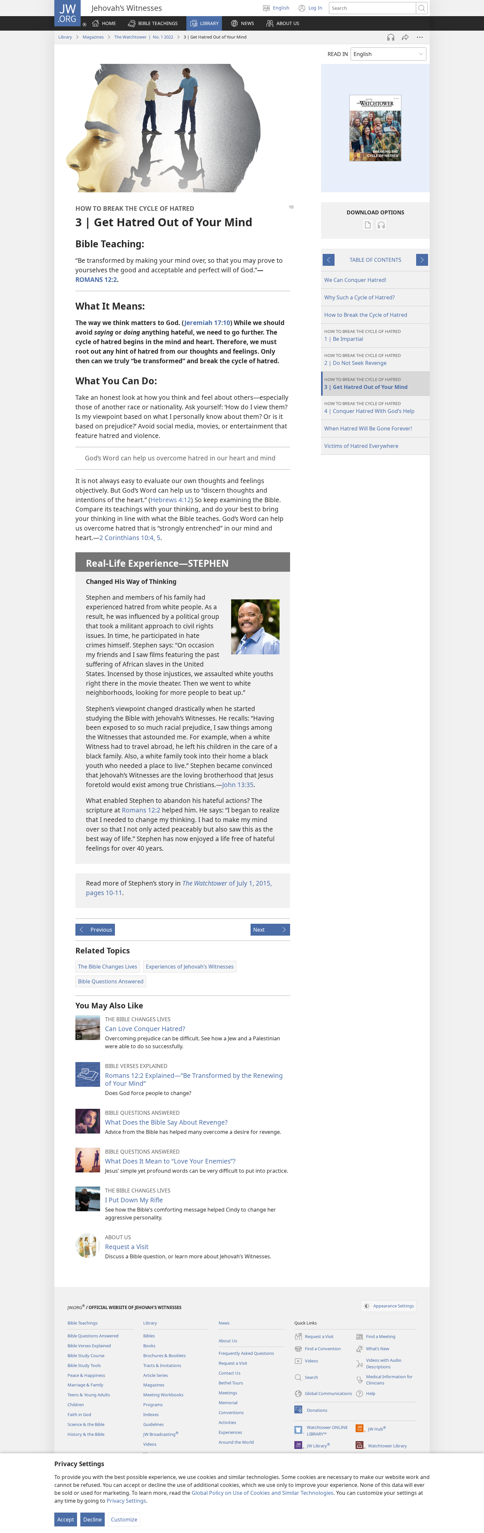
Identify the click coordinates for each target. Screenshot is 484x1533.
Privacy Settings (126, 1500)
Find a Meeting (375, 1337)
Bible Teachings (82, 1323)
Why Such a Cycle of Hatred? (359, 297)
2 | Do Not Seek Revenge (362, 359)
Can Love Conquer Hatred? (145, 1028)
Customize (124, 1519)
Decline (92, 1519)
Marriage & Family (85, 1385)
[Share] (405, 37)
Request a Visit (126, 1246)
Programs (153, 1405)
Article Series (155, 1375)
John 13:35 (238, 784)
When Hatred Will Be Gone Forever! (368, 428)
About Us (228, 1341)
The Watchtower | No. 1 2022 (143, 37)
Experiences (230, 1432)
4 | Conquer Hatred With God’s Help (369, 407)
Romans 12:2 (141, 810)
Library (65, 37)
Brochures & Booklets (164, 1355)
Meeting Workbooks (163, 1395)
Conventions (231, 1412)
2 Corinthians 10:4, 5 (129, 537)
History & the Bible (85, 1434)
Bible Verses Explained (89, 1346)
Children (75, 1405)
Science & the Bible (85, 1424)
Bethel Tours (231, 1383)
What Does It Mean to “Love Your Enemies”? (170, 1161)
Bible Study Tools (84, 1365)
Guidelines (153, 1424)
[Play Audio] (391, 37)
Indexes (151, 1414)
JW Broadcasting (160, 1434)
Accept (65, 1519)
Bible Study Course (85, 1355)
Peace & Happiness (86, 1375)
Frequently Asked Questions (246, 1353)
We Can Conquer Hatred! (355, 280)
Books (149, 1346)
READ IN (338, 54)
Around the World (236, 1442)
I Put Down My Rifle (134, 1199)
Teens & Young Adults (88, 1395)
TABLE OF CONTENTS (375, 259)
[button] (152, 23)
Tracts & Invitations (162, 1365)
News (224, 1323)
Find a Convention (317, 1349)
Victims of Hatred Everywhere (361, 446)
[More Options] (420, 37)
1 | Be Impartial (362, 335)
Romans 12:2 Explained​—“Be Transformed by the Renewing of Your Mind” (194, 1079)
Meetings (228, 1393)
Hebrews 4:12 (170, 499)
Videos (149, 1444)
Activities (227, 1422)
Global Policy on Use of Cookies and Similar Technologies (263, 1492)
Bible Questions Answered (93, 1336)
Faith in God (79, 1414)
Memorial (228, 1403)
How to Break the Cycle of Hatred (365, 314)
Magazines (93, 37)
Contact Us (229, 1373)
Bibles (149, 1336)
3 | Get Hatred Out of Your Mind (366, 383)
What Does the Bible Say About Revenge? (166, 1122)
